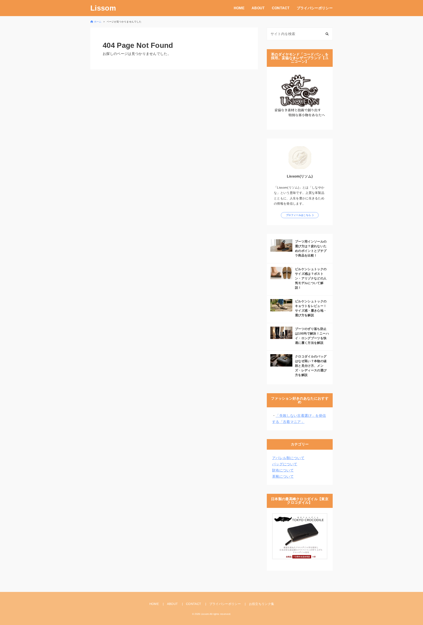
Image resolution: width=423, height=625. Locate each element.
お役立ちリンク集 (261, 604)
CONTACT (281, 8)
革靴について (283, 476)
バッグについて (284, 464)
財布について (283, 470)
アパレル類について (288, 458)
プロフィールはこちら (298, 215)
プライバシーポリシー (315, 8)
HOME (239, 8)
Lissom (103, 8)
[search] (327, 34)
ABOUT (258, 8)
